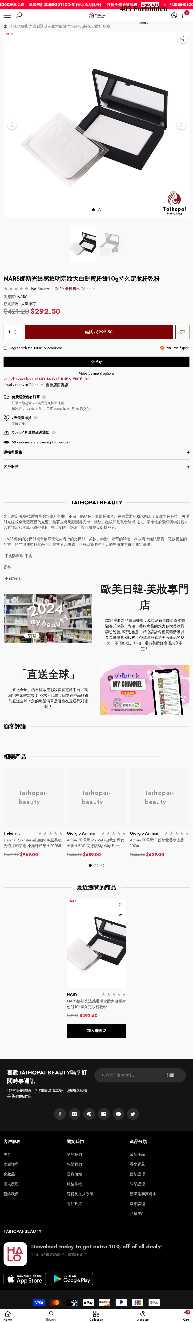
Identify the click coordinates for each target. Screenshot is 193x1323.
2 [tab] (99, 209)
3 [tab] (102, 865)
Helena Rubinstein (13, 836)
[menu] (7, 15)
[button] (19, 15)
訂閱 (170, 1075)
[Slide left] (11, 124)
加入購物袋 (96, 1030)
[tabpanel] (96, 124)
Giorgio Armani (81, 833)
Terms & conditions (48, 347)
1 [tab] (93, 209)
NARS (22, 297)
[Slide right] (181, 124)
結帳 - (99, 332)
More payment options (96, 373)
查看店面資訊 (57, 385)
